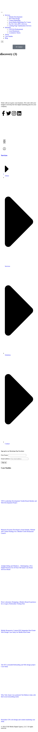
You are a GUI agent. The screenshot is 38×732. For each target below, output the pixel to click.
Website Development (15, 17)
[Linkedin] (19, 113)
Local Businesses (14, 31)
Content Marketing (14, 20)
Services (7, 15)
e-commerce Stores (14, 33)
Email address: (5, 459)
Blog (6, 38)
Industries (8, 27)
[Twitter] (8, 113)
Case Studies (9, 36)
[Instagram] (13, 113)
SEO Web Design (14, 18)
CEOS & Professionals (16, 29)
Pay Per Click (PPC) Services (18, 24)
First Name (4, 455)
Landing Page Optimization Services (20, 26)
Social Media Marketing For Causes (20, 22)
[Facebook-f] (3, 113)
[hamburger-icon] (2, 12)
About (7, 34)
